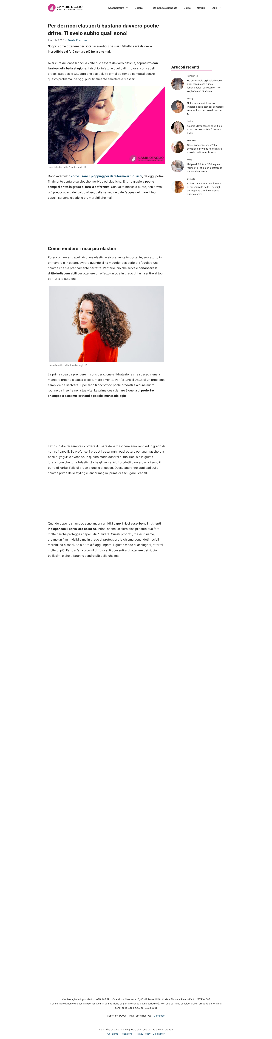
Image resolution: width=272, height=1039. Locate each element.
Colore (139, 7)
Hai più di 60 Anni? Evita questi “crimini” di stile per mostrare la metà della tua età (204, 168)
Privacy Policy (142, 1033)
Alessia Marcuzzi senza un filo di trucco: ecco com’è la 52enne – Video (205, 129)
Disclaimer (159, 1033)
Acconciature (116, 7)
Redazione (127, 1033)
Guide (187, 7)
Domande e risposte (165, 7)
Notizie (201, 7)
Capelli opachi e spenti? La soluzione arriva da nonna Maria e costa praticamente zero (204, 149)
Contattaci (159, 1015)
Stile (214, 7)
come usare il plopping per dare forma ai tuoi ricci (106, 176)
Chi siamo (112, 1033)
